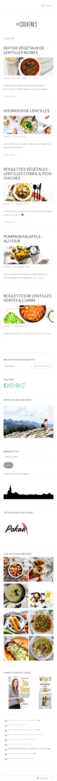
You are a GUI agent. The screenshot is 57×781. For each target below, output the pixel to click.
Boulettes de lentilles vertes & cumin (28, 298)
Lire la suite (10, 96)
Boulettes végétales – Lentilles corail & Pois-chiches (28, 173)
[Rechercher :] (18, 366)
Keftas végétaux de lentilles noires (24, 50)
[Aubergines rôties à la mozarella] (16, 649)
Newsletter (11, 451)
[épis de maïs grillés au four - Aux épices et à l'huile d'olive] (16, 622)
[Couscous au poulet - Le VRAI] (16, 570)
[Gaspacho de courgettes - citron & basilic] (16, 596)
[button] (20, 692)
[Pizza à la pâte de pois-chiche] (41, 622)
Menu (48, 5)
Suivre (8, 465)
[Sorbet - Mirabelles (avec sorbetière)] (41, 596)
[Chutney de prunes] (41, 570)
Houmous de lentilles (27, 111)
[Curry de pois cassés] (41, 649)
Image (7, 78)
